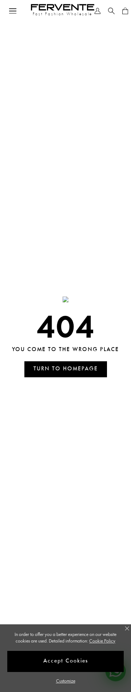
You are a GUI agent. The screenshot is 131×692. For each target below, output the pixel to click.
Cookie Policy (102, 641)
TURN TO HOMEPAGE (65, 369)
